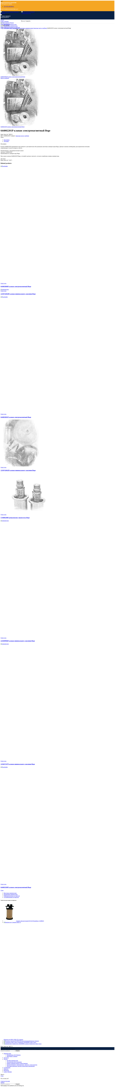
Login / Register (8, 1071)
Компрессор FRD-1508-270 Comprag (13, 1039)
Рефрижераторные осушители (12, 896)
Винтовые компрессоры (10, 893)
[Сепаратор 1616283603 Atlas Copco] (10, 1042)
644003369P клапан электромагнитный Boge (16, 887)
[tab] (50, 140)
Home (2, 28)
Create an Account (5, 1081)
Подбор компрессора (12, 1060)
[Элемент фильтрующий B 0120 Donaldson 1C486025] (10, 921)
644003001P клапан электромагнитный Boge (16, 417)
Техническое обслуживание (14, 1062)
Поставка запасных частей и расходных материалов (21, 1066)
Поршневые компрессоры (11, 894)
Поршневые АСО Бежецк (14, 1055)
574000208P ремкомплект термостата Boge (15, 517)
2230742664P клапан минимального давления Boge (18, 294)
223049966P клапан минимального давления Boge (18, 641)
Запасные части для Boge (40, 28)
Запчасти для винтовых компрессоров (23, 28)
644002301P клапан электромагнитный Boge (12, 126)
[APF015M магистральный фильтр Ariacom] (10, 1041)
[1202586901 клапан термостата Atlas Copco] (11, 1043)
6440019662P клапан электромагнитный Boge (13, 76)
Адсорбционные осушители (11, 897)
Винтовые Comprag (12, 1056)
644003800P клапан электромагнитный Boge (16, 286)
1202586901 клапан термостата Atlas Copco (29, 1043)
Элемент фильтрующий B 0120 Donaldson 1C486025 (30, 921)
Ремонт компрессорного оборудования (17, 1063)
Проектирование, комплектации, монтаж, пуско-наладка (22, 1064)
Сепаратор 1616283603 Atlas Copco (26, 1042)
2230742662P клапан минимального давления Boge (18, 470)
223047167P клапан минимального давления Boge (18, 764)
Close (2, 890)
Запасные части (8, 28)
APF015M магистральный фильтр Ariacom (27, 1041)
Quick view (3, 283)
